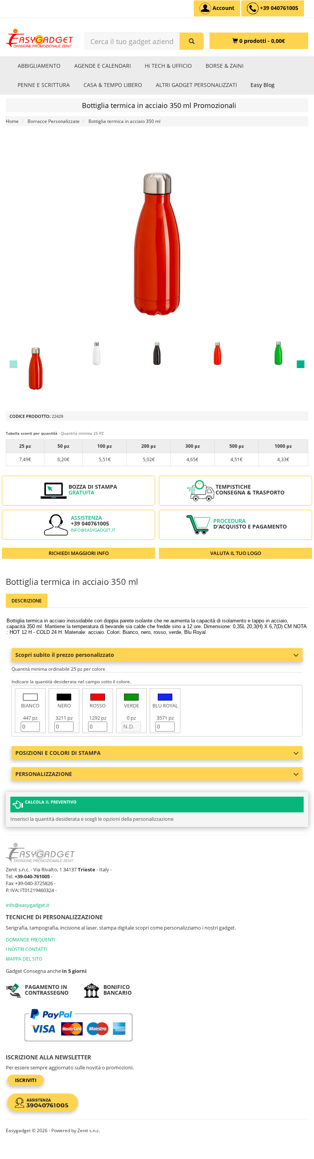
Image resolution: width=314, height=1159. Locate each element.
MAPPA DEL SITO (24, 959)
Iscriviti (25, 1080)
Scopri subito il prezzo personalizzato (64, 654)
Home (12, 121)
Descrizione (26, 601)
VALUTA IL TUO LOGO (235, 553)
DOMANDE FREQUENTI (30, 939)
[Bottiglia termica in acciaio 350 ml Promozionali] (35, 364)
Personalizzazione (43, 774)
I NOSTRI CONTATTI (26, 949)
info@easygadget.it (93, 530)
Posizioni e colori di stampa (58, 752)
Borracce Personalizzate (54, 121)
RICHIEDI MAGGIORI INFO (79, 553)
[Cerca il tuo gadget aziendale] (192, 41)
